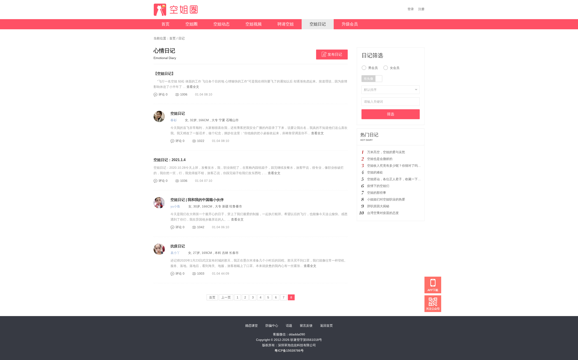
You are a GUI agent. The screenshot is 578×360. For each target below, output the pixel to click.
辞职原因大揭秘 (378, 206)
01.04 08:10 (203, 94)
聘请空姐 (285, 24)
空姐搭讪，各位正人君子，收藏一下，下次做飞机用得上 (406, 179)
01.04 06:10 (220, 227)
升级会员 (350, 24)
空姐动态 (221, 24)
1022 (200, 141)
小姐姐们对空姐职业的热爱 (386, 199)
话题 (289, 325)
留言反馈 (306, 325)
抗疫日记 (177, 246)
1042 (200, 227)
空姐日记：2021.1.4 (170, 160)
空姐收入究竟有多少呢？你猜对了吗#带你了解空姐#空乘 (407, 165)
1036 (183, 180)
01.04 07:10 (203, 180)
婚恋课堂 (251, 325)
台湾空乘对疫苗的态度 (383, 213)
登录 (411, 9)
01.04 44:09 (220, 273)
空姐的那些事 (376, 192)
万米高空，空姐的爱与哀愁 (386, 152)
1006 (183, 94)
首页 (165, 24)
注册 (421, 9)
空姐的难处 (375, 172)
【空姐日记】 (164, 73)
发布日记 (335, 54)
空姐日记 (318, 24)
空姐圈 (191, 24)
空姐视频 (253, 24)
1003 (200, 273)
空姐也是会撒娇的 (379, 159)
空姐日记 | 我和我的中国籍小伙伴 (197, 200)
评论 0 (163, 94)
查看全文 (192, 87)
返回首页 (326, 325)
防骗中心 (272, 325)
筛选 (390, 114)
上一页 (226, 297)
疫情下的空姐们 (378, 186)
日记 (181, 38)
